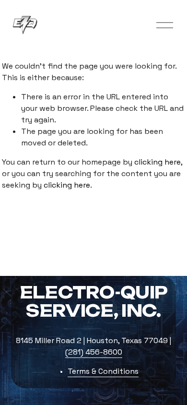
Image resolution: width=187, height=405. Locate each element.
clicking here (157, 162)
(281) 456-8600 (93, 352)
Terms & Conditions (103, 371)
